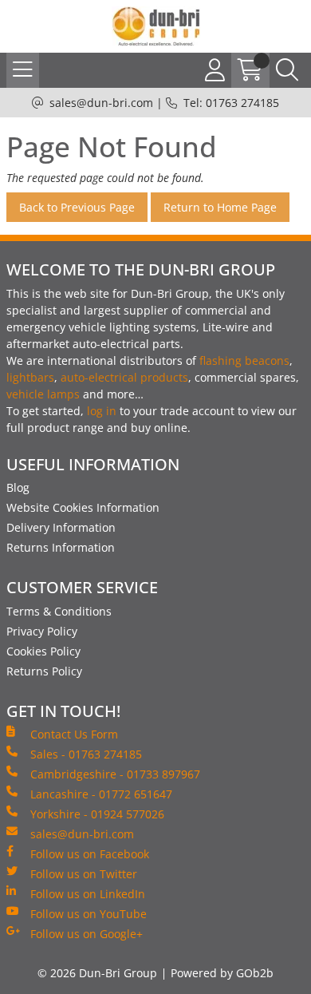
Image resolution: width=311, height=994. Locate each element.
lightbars (30, 377)
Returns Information (60, 547)
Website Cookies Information (82, 507)
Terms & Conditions (59, 611)
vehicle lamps (43, 394)
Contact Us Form (74, 734)
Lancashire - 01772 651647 (101, 794)
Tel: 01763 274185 (231, 102)
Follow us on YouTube (88, 913)
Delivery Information (61, 527)
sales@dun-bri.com (101, 102)
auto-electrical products (124, 377)
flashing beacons (244, 360)
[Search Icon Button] (287, 70)
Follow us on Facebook (89, 853)
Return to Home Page (220, 207)
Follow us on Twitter (83, 873)
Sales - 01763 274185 (86, 754)
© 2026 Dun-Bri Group (97, 972)
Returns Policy (44, 671)
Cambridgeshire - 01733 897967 (115, 774)
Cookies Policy (43, 651)
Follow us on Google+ (86, 933)
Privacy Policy (41, 631)
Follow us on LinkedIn (87, 893)
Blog (18, 487)
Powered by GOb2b (222, 972)
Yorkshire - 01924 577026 (97, 814)
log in (101, 410)
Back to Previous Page (77, 207)
